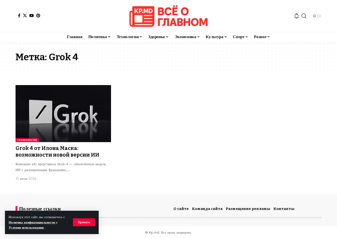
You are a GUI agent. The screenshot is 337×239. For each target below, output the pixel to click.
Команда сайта (207, 209)
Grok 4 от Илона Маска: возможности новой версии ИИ (57, 151)
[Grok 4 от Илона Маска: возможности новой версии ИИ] (63, 113)
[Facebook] (19, 15)
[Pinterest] (38, 15)
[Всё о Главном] (168, 16)
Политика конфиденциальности (32, 222)
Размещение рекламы (248, 209)
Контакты (284, 209)
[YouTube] (31, 15)
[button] (84, 222)
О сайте (181, 209)
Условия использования (27, 227)
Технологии (27, 140)
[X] (25, 15)
